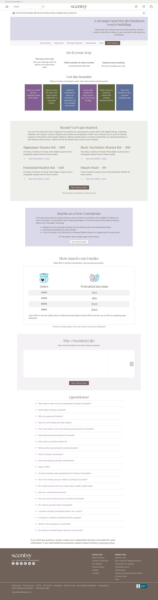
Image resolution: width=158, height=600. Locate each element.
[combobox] (29, 6)
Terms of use (69, 585)
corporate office (106, 543)
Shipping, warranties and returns (129, 573)
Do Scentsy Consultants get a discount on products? (60, 530)
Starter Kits (59, 43)
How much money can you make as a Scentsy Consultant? (62, 479)
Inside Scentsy (98, 567)
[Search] (43, 6)
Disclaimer (58, 585)
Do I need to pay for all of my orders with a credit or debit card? (65, 486)
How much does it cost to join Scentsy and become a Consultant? (66, 429)
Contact (95, 573)
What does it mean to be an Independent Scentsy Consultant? (64, 403)
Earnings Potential (74, 43)
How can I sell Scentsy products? (52, 492)
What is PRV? (44, 467)
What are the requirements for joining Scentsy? (58, 448)
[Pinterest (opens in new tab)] (25, 563)
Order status (120, 570)
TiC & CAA (47, 585)
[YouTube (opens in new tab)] (29, 563)
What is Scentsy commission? (50, 454)
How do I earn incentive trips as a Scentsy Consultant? (61, 498)
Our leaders (97, 564)
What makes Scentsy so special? (52, 410)
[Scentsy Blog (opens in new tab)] (33, 563)
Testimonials (91, 43)
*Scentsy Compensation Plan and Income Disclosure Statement (79, 327)
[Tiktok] (21, 563)
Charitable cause (122, 567)
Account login (121, 576)
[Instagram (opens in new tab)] (17, 563)
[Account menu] (134, 7)
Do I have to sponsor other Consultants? (55, 505)
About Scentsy (98, 557)
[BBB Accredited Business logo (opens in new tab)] (142, 586)
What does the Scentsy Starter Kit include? (56, 435)
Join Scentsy (112, 43)
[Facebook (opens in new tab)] (13, 563)
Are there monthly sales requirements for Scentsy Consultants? (64, 473)
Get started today (79, 242)
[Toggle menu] (7, 6)
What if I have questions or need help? (54, 524)
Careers (95, 570)
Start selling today (79, 383)
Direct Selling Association (22, 588)
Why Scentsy (45, 43)
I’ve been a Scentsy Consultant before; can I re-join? (60, 511)
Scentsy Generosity (100, 561)
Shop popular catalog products (128, 561)
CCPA (38, 585)
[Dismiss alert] (143, 13)
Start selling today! (79, 187)
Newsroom (16, 585)
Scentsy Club (120, 557)
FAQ (101, 43)
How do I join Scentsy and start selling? (55, 422)
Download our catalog (124, 564)
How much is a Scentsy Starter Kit (52, 441)
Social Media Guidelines (86, 585)
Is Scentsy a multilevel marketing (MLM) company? (59, 517)
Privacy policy (28, 585)
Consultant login (42, 588)
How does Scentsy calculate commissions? (56, 460)
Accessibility (103, 585)
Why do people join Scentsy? (50, 416)
